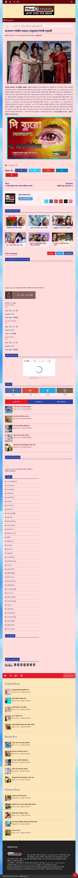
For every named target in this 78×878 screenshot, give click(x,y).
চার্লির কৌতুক (9, 517)
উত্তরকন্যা (9, 501)
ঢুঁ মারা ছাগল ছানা (16, 830)
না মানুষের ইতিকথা (11, 557)
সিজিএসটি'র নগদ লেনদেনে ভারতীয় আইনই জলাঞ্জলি (24, 804)
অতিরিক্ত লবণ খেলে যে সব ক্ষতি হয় (62, 228)
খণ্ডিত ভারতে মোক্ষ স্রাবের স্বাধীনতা (22, 407)
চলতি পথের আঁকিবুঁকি (11, 513)
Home (7, 26)
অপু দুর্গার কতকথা (10, 489)
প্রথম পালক (9, 565)
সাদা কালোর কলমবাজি (11, 617)
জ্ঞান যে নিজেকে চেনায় (17, 716)
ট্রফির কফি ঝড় (10, 541)
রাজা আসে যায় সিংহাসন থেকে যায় (21, 416)
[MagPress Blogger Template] (39, 10)
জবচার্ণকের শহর (10, 529)
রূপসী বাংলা (9, 605)
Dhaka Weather (9, 337)
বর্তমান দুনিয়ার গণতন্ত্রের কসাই (19, 698)
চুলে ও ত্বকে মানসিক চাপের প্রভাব (15, 245)
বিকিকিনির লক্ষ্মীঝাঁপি (11, 573)
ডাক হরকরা (9, 545)
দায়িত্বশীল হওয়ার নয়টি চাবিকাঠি (14, 228)
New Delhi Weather (10, 321)
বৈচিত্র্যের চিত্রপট (10, 585)
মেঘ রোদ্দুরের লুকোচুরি (11, 589)
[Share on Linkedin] (62, 170)
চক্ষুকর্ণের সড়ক (10, 509)
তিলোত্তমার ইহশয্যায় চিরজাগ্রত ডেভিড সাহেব (24, 445)
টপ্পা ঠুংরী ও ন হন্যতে (11, 533)
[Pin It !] (12, 175)
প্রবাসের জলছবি (10, 569)
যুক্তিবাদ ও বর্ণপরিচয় (11, 597)
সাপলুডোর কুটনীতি (11, 621)
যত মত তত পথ (10, 593)
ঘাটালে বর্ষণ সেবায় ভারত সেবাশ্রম (21, 435)
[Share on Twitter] (35, 170)
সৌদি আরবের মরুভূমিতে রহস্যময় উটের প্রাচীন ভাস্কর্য (24, 821)
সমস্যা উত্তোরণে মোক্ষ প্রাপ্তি (19, 707)
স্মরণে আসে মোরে (11, 629)
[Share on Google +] (48, 170)
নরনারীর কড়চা (10, 553)
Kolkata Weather (10, 305)
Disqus (59, 253)
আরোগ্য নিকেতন (10, 497)
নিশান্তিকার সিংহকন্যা (11, 561)
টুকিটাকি (8, 537)
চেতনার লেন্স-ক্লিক (11, 525)
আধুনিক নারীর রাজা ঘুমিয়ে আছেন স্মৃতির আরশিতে (23, 724)
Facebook (69, 253)
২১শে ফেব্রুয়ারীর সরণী (14, 26)
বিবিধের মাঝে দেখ (10, 577)
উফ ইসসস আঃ (10, 505)
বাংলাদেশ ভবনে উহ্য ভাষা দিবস (19, 795)
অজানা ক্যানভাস (10, 485)
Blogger (51, 253)
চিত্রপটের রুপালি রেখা (11, 521)
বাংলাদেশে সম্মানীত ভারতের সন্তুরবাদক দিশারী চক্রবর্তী (28, 31)
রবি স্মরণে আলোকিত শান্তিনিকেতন (21, 426)
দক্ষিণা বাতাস (9, 549)
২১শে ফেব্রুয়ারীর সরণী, (37, 35)
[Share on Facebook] (21, 170)
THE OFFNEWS (7, 876)
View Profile (26, 198)
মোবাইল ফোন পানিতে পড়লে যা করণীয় (39, 228)
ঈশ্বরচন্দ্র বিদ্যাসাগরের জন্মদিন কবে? (20, 690)
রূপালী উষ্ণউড (10, 609)
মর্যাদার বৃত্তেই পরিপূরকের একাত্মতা (20, 813)
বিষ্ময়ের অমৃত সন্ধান (11, 581)
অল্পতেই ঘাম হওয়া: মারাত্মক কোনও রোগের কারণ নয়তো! (38, 244)
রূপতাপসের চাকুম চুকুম (11, 601)
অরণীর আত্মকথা (10, 493)
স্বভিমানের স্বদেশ (11, 625)
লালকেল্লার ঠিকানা (11, 613)
